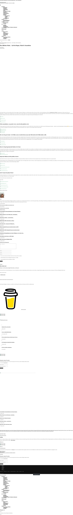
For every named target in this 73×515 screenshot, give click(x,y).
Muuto (69, 430)
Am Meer (5, 42)
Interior (45, 430)
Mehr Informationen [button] (2, 451)
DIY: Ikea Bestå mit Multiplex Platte (6, 239)
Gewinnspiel (35, 430)
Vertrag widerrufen (36, 474)
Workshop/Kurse (5, 33)
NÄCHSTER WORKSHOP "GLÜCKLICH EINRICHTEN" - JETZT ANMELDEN (10, 0)
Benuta (1, 430)
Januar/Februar (7, 15)
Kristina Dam (60, 430)
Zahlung (17, 471)
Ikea (40, 430)
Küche (4, 10)
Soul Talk (4, 23)
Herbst (6, 17)
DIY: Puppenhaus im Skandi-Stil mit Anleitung (8, 342)
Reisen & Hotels (4, 497)
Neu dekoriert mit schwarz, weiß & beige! (7, 236)
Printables (4, 38)
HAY (37, 430)
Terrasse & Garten (6, 13)
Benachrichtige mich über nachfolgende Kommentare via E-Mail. (9, 257)
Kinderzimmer (5, 12)
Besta (2, 430)
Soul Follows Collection (6, 506)
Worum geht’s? (5, 31)
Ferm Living (25, 430)
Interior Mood (52, 430)
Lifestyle (65, 430)
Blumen (5, 430)
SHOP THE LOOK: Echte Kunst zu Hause (7, 220)
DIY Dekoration (5, 26)
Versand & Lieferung (13, 471)
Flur (27, 430)
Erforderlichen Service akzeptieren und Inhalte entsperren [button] (7, 452)
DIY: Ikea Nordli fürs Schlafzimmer (7, 347)
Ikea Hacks (5, 25)
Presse (4, 32)
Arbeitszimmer (5, 9)
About (3, 500)
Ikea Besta (42, 430)
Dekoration (5, 14)
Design (3, 19)
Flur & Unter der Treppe (6, 11)
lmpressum (1, 471)
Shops (3, 36)
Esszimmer (5, 8)
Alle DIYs (4, 494)
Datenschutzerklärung (5, 458)
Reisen (3, 42)
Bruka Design (8, 430)
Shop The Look (4, 29)
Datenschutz (5, 471)
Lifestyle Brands (5, 22)
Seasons (4, 484)
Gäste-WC (4, 481)
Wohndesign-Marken (6, 20)
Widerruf (20, 471)
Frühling (6, 16)
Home (1, 42)
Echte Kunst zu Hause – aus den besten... (6, 217)
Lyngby (67, 430)
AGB (23, 471)
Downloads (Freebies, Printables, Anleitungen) (10, 27)
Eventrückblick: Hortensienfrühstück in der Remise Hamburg (10, 211)
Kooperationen (5, 503)
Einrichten (3, 6)
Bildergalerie (5, 18)
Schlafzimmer (5, 478)
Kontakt (4, 35)
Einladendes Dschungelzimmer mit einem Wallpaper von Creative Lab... (12, 233)
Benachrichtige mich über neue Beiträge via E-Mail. (8, 259)
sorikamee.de (5, 37)
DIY (2, 24)
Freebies (30, 430)
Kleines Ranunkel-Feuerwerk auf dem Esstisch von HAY (9, 226)
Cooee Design (11, 430)
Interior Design (5, 34)
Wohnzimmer (5, 7)
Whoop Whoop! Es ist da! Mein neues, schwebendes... (9, 214)
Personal (72, 430)
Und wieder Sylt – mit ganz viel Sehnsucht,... (7, 223)
